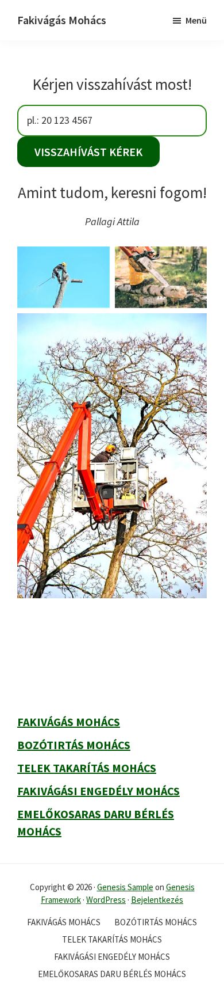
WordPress (106, 899)
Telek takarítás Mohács (86, 768)
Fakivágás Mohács (61, 20)
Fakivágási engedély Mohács (98, 791)
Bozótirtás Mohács (73, 745)
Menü (196, 20)
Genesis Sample (125, 887)
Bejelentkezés (157, 899)
